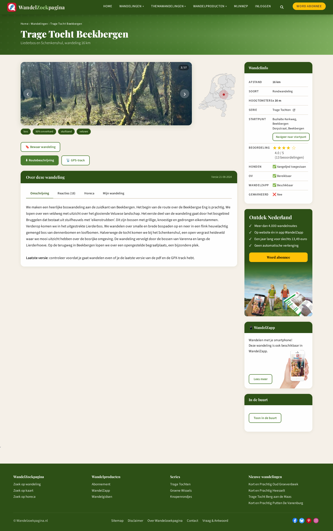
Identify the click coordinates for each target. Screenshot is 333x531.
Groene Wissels (181, 490)
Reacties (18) (66, 193)
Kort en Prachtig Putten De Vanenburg (276, 502)
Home (107, 6)
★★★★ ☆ (284, 147)
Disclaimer (135, 520)
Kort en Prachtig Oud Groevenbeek (273, 484)
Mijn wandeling (113, 193)
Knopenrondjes (181, 496)
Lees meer (261, 379)
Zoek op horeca (24, 496)
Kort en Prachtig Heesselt (267, 490)
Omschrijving (39, 193)
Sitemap (117, 520)
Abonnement (101, 484)
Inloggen (263, 6)
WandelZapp (101, 490)
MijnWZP (241, 6)
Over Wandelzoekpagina (165, 520)
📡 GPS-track (75, 160)
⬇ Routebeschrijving (39, 160)
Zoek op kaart (23, 490)
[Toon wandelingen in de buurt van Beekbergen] (223, 94)
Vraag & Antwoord (215, 520)
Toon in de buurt (265, 418)
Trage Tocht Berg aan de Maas (270, 496)
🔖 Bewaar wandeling (40, 147)
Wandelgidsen (102, 496)
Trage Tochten (282, 110)
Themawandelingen (168, 6)
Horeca (89, 193)
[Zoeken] (281, 7)
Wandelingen (131, 6)
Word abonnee (309, 6)
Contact (192, 520)
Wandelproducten (210, 6)
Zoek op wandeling (27, 484)
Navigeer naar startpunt (291, 137)
